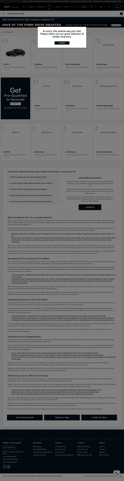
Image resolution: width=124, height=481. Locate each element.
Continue (62, 43)
